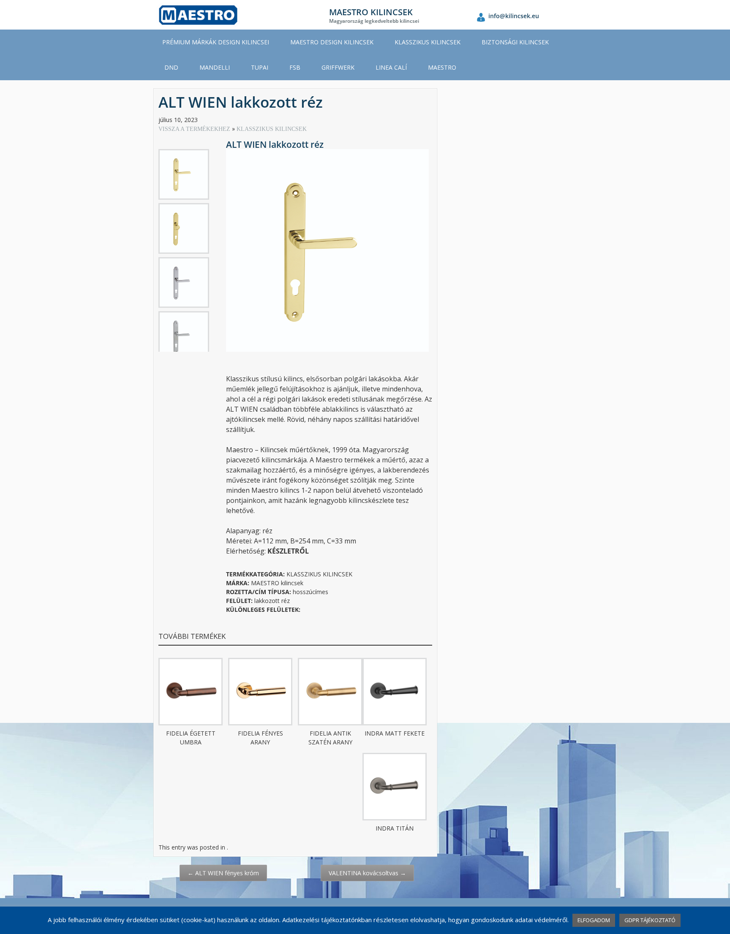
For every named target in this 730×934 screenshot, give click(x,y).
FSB (294, 67)
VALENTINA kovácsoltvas (367, 873)
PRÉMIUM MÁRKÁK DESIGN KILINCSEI (215, 42)
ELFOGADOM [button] (593, 920)
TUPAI (259, 67)
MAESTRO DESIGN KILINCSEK (331, 42)
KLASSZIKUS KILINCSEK (427, 42)
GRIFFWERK (337, 67)
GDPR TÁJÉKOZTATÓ (650, 920)
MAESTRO (442, 67)
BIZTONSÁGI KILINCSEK (515, 42)
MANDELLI (214, 67)
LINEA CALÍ (391, 67)
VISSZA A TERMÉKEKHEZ (195, 129)
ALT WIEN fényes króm (223, 873)
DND (171, 67)
